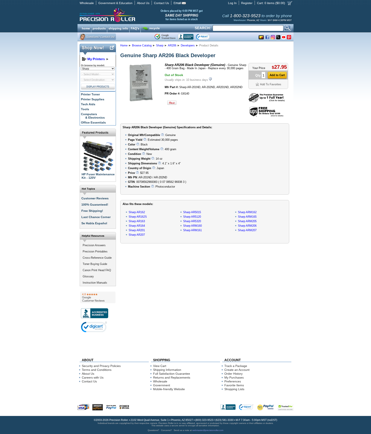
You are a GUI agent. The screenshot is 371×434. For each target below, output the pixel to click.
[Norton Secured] (206, 37)
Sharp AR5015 (192, 212)
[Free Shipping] (266, 116)
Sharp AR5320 (192, 221)
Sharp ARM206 (247, 225)
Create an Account (236, 369)
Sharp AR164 (137, 225)
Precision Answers (94, 245)
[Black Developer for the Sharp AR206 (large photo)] (141, 101)
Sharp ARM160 (192, 225)
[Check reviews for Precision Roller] (98, 297)
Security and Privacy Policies (101, 366)
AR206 (172, 45)
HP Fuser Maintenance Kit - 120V (98, 176)
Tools (85, 109)
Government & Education (115, 3)
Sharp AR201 (137, 230)
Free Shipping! (92, 210)
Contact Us (161, 3)
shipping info (118, 28)
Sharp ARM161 (192, 230)
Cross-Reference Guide (97, 257)
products (99, 28)
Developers (188, 45)
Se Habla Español (94, 223)
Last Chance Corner (96, 217)
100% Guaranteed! (94, 204)
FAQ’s (135, 28)
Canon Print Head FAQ (97, 270)
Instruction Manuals (95, 282)
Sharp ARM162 (247, 212)
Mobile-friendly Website (169, 389)
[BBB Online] (185, 37)
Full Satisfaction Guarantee (171, 373)
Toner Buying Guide (95, 264)
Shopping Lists (234, 389)
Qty (258, 75)
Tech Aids (88, 104)
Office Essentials (93, 122)
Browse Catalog (142, 45)
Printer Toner (90, 94)
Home (124, 45)
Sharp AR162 (137, 212)
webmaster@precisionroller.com (207, 430)
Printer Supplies (92, 99)
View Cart (159, 366)
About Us (143, 3)
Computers (93, 115)
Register (246, 3)
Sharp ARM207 (247, 230)
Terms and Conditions (96, 369)
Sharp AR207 (137, 234)
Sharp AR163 (137, 221)
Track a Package (235, 366)
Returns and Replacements (171, 377)
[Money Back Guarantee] (266, 101)
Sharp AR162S (138, 216)
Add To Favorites (270, 84)
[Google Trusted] (165, 37)
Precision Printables (95, 251)
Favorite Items (234, 385)
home (86, 28)
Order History (233, 373)
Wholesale (87, 3)
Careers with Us (92, 377)
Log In (232, 3)
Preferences (232, 381)
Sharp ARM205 (247, 221)
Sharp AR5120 (192, 216)
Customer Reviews (95, 198)
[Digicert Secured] (94, 326)
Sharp (159, 45)
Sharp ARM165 (247, 216)
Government (161, 385)
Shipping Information (167, 369)
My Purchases (234, 377)
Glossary (88, 276)
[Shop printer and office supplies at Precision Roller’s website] (130, 15)
